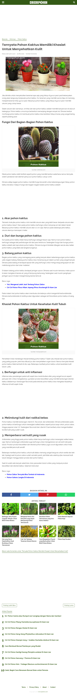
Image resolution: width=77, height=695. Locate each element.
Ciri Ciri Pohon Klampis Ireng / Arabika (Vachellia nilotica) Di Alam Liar (32, 640)
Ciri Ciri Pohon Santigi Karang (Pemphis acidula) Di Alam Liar (28, 652)
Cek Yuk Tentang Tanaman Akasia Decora (28, 540)
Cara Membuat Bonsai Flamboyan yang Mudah (23, 646)
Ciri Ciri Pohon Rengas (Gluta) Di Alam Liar (21, 628)
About (45, 687)
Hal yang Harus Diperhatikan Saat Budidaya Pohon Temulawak (8, 542)
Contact (52, 687)
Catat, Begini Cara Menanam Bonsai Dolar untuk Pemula (26, 670)
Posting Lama (68, 605)
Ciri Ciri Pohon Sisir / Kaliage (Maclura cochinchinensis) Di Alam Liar (31, 664)
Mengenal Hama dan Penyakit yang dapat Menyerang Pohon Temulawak (27, 519)
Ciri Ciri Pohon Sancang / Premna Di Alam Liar (22, 658)
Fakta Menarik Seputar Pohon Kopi (65, 517)
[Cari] (74, 2)
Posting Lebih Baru (9, 605)
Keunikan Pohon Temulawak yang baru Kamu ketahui (46, 518)
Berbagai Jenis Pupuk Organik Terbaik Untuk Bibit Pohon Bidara (9, 518)
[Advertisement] (38, 21)
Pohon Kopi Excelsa (64, 539)
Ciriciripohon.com (43, 691)
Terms (24, 687)
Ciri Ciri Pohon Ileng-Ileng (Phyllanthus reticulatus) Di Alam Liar (29, 634)
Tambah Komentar (31, 54)
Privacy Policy (34, 687)
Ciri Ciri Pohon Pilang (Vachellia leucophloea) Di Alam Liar (27, 622)
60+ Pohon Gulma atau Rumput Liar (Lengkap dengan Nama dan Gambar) (33, 616)
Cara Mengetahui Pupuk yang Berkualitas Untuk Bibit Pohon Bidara (47, 541)
